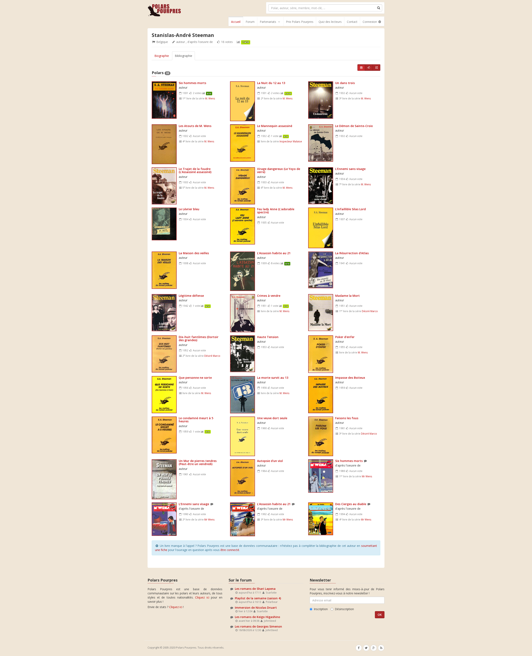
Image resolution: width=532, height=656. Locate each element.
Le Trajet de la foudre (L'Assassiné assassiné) (195, 170)
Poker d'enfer (345, 337)
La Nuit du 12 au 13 (271, 83)
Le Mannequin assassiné (274, 126)
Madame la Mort (347, 296)
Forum (250, 22)
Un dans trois (345, 83)
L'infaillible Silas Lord (350, 209)
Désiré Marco (370, 311)
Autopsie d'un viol (270, 461)
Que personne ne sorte (195, 378)
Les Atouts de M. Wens (195, 126)
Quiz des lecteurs (330, 22)
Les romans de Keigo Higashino (257, 617)
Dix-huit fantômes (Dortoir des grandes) (198, 338)
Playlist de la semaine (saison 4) (258, 598)
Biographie (161, 56)
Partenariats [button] (268, 22)
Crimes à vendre (268, 296)
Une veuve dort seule (272, 418)
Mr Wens (367, 476)
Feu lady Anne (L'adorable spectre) (275, 210)
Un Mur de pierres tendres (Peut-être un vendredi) (198, 462)
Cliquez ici (202, 597)
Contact (352, 22)
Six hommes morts (192, 83)
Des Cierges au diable (350, 504)
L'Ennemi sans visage (350, 169)
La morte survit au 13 (272, 378)
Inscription (321, 609)
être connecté (229, 550)
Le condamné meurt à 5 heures (196, 419)
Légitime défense (191, 296)
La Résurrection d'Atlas (352, 253)
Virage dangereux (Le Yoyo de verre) (278, 170)
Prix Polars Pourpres (299, 22)
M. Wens (210, 98)
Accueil (235, 22)
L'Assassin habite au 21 (274, 253)
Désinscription (344, 609)
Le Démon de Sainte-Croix (354, 126)
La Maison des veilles (194, 253)
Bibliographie (183, 56)
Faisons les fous (346, 418)
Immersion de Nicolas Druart (256, 608)
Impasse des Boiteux (350, 378)
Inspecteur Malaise (291, 141)
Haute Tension (267, 337)
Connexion (370, 22)
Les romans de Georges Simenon (258, 626)
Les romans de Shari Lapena (255, 589)
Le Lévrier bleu (189, 209)
